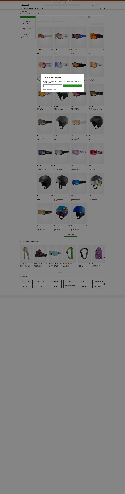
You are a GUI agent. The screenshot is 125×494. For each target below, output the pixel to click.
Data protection (47, 82)
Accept (72, 85)
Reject (52, 85)
